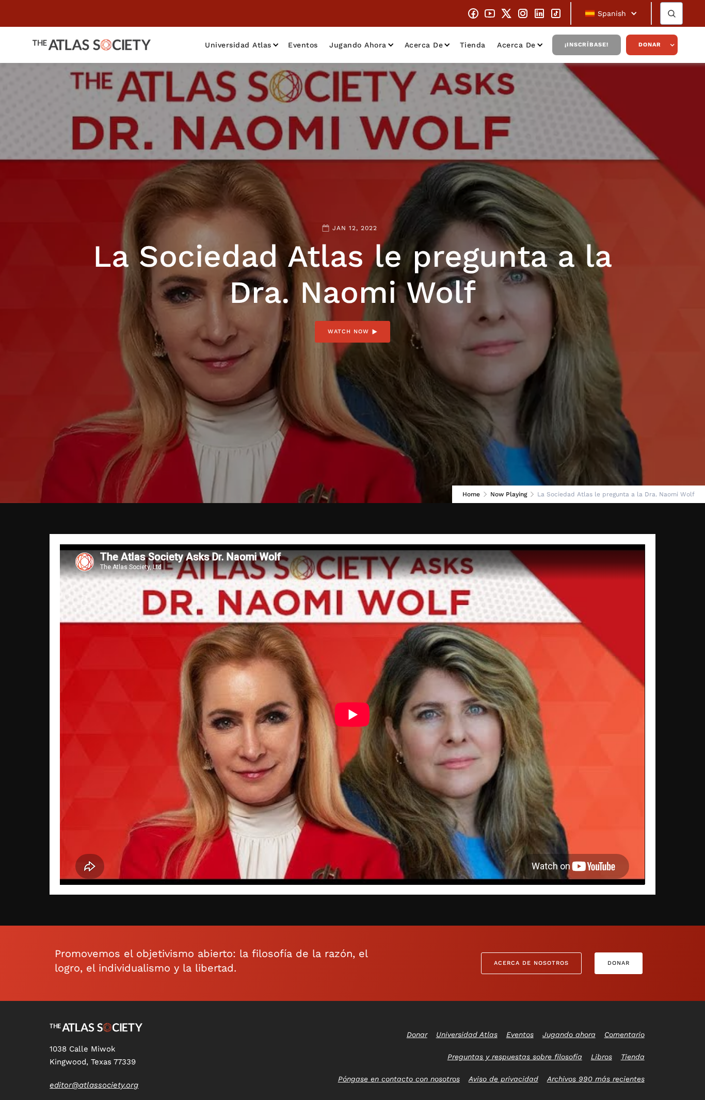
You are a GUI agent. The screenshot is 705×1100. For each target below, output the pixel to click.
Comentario (624, 1034)
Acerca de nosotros (531, 963)
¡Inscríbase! (586, 44)
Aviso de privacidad (503, 1079)
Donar (649, 44)
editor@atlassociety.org (94, 1085)
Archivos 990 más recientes (596, 1079)
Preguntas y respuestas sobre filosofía (514, 1057)
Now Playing (508, 494)
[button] (611, 13)
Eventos (303, 45)
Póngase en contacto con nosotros (399, 1079)
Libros (601, 1057)
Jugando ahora (358, 45)
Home (471, 494)
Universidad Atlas (238, 45)
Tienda (473, 45)
